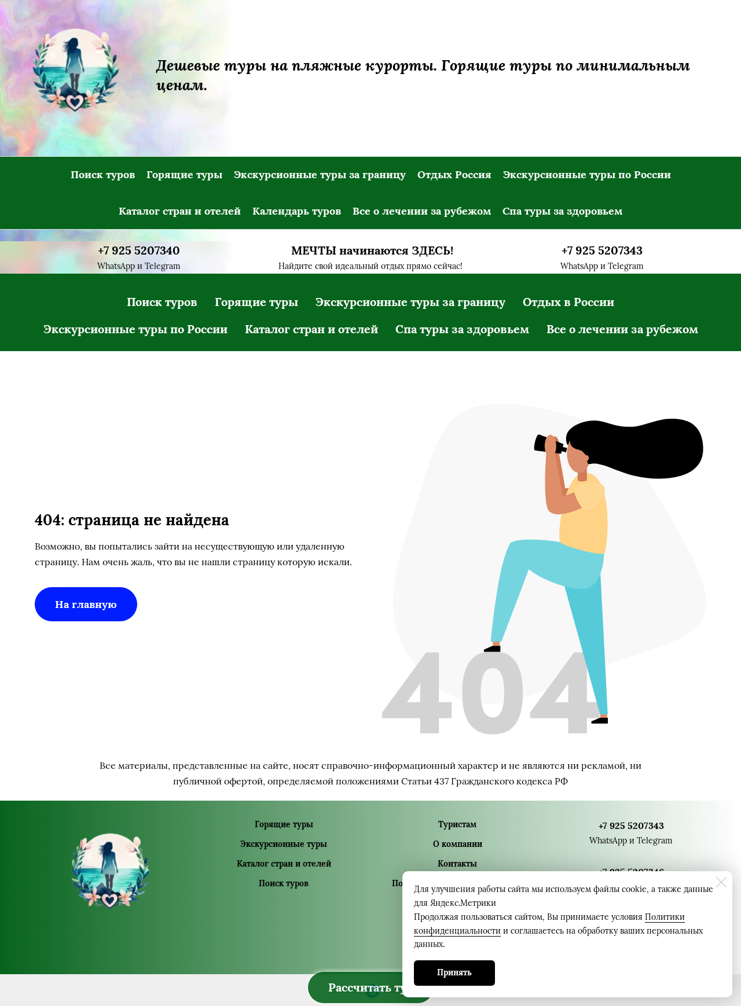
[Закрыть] (721, 882)
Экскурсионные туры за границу (320, 174)
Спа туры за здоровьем (562, 211)
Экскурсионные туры (283, 844)
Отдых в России (568, 301)
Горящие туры (184, 174)
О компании (457, 844)
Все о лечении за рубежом (422, 211)
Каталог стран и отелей (180, 211)
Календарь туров (296, 211)
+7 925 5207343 (631, 825)
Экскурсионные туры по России (587, 174)
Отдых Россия (454, 174)
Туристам (457, 824)
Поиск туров (103, 174)
